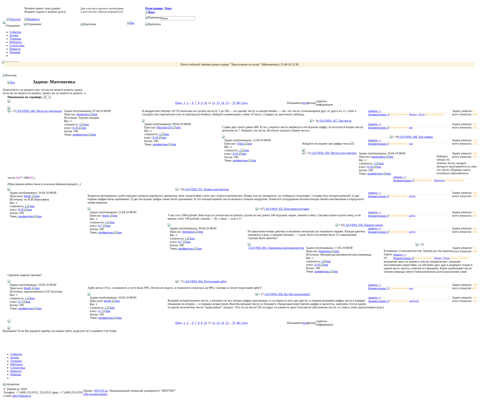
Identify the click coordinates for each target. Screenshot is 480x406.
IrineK (28, 196)
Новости (15, 48)
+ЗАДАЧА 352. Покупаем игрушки (286, 208)
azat (411, 288)
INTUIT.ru (100, 390)
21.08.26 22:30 (289, 64)
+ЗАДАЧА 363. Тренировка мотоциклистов (276, 247)
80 (238, 102)
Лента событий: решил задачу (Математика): (239, 64)
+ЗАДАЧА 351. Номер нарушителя (206, 189)
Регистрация (154, 8)
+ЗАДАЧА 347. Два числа (334, 120)
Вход (168, 8)
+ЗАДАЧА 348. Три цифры (415, 136)
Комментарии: (378, 114)
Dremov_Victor (417, 114)
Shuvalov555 (165, 127)
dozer (106, 215)
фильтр (311, 102)
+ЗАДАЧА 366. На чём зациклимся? (287, 294)
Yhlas (240, 143)
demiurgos (83, 114)
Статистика (17, 45)
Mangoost (439, 180)
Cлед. (244, 102)
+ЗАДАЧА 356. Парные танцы (363, 225)
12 (213, 102)
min (411, 127)
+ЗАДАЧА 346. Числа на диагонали (39, 111)
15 (227, 102)
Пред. (179, 102)
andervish (414, 300)
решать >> (375, 111)
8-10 (76, 127)
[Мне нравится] (10, 111)
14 (222, 102)
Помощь (15, 52)
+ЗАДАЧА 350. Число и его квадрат (333, 153)
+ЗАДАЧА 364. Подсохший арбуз (205, 281)
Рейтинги (16, 42)
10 (205, 102)
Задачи (14, 35)
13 (218, 102)
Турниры (15, 38)
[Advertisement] (242, 341)
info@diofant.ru (21, 395)
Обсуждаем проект (95, 394)
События (15, 32)
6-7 (100, 225)
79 (233, 102)
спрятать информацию (324, 103)
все (305, 102)
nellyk (412, 196)
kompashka (378, 156)
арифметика (80, 134)
